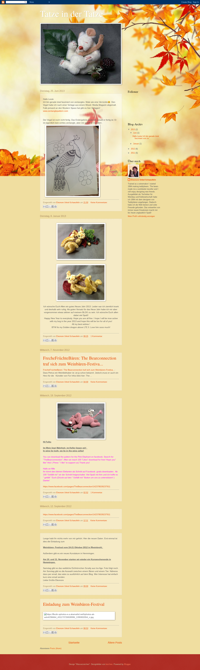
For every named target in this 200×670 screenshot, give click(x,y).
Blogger (127, 664)
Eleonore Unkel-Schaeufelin (143, 180)
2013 (133, 129)
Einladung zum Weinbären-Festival (73, 604)
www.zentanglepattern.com (55, 111)
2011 (133, 153)
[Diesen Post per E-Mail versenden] (44, 206)
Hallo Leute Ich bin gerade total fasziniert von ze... (146, 137)
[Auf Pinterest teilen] (55, 206)
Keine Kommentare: (99, 202)
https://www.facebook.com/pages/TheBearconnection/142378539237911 (76, 486)
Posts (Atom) (55, 648)
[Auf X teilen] (49, 206)
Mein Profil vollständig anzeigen (141, 216)
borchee (109, 664)
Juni (135, 133)
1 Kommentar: (97, 336)
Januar (136, 144)
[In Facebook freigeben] (52, 206)
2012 (133, 149)
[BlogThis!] (47, 206)
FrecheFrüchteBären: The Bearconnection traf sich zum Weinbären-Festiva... (79, 361)
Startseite (74, 642)
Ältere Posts (115, 642)
